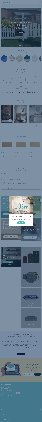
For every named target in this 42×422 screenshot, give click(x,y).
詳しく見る (21, 222)
